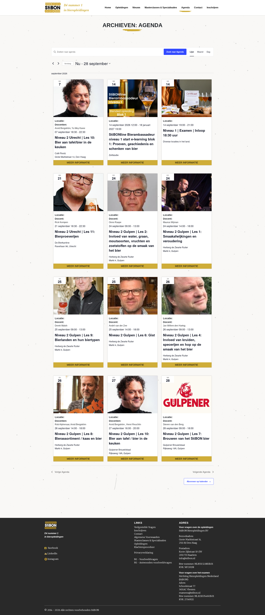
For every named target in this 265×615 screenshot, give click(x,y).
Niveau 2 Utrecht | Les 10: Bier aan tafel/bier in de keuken (75, 142)
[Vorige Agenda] (53, 63)
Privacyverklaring (143, 552)
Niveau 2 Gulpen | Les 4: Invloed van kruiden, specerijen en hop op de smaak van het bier (182, 342)
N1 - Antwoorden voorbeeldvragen (153, 562)
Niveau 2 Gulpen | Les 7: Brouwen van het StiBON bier (186, 436)
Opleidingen (121, 7)
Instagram (53, 559)
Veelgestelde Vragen (145, 527)
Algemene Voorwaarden (147, 537)
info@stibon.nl (187, 558)
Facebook (53, 548)
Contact (198, 7)
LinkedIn (52, 553)
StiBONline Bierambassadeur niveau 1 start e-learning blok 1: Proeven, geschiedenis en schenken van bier (132, 141)
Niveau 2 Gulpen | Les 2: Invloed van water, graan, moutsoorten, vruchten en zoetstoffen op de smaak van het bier (131, 241)
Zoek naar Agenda (175, 51)
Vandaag (67, 63)
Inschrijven (212, 7)
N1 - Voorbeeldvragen (146, 559)
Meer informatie (78, 162)
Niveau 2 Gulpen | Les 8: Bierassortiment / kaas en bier (78, 436)
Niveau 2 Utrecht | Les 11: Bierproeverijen (75, 234)
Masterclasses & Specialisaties (161, 7)
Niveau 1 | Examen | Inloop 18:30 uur (184, 132)
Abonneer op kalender (197, 481)
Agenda (185, 7)
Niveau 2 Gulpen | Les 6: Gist (132, 335)
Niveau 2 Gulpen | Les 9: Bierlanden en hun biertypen (77, 337)
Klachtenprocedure (144, 547)
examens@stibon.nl (189, 592)
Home (108, 7)
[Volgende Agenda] (58, 63)
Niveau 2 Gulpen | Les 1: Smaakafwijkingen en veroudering (182, 236)
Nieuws (136, 7)
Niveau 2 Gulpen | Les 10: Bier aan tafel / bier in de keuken (129, 438)
